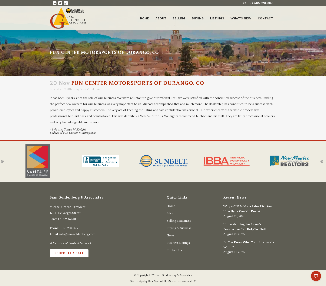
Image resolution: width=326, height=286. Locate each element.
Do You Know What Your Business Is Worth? (248, 245)
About (171, 213)
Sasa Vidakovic (90, 89)
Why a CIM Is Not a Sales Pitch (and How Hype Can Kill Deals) (248, 209)
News (170, 235)
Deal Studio (155, 281)
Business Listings (178, 243)
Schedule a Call (69, 253)
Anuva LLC (189, 281)
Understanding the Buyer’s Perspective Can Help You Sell (244, 227)
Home (171, 206)
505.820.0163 (69, 228)
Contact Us (174, 250)
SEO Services (171, 281)
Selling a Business (179, 220)
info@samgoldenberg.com (77, 234)
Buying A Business (179, 228)
